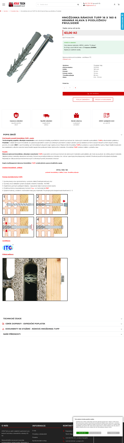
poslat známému (83, 99)
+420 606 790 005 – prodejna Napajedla (76, 438)
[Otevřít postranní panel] (3, 4)
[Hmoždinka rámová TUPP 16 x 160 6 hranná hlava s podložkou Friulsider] (30, 57)
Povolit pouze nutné (95, 432)
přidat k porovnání (103, 99)
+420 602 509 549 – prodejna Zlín (74, 441)
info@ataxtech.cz (90, 5)
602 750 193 (89, 3)
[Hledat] (79, 4)
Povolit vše (82, 432)
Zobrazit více (67, 59)
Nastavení (113, 432)
